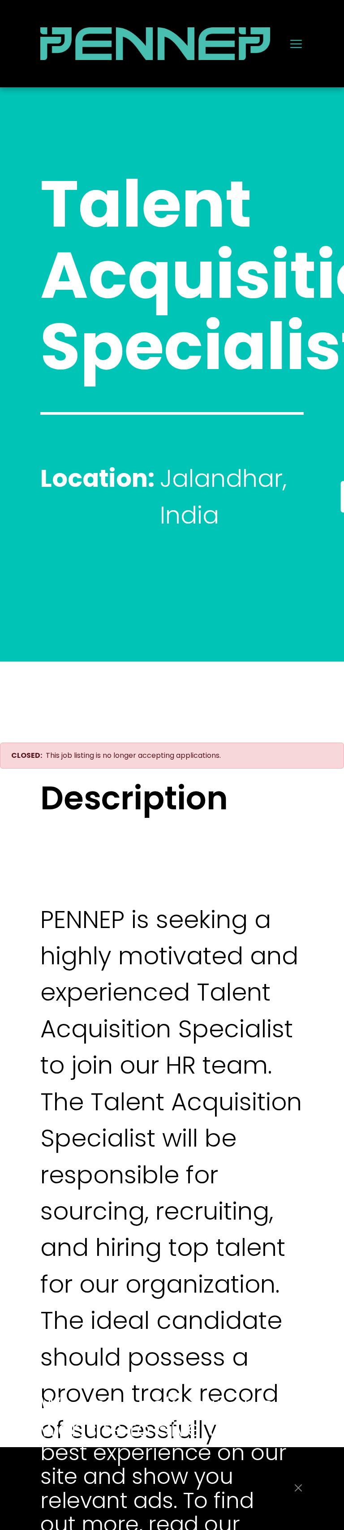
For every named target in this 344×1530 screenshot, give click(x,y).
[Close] (298, 1488)
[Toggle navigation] (296, 43)
